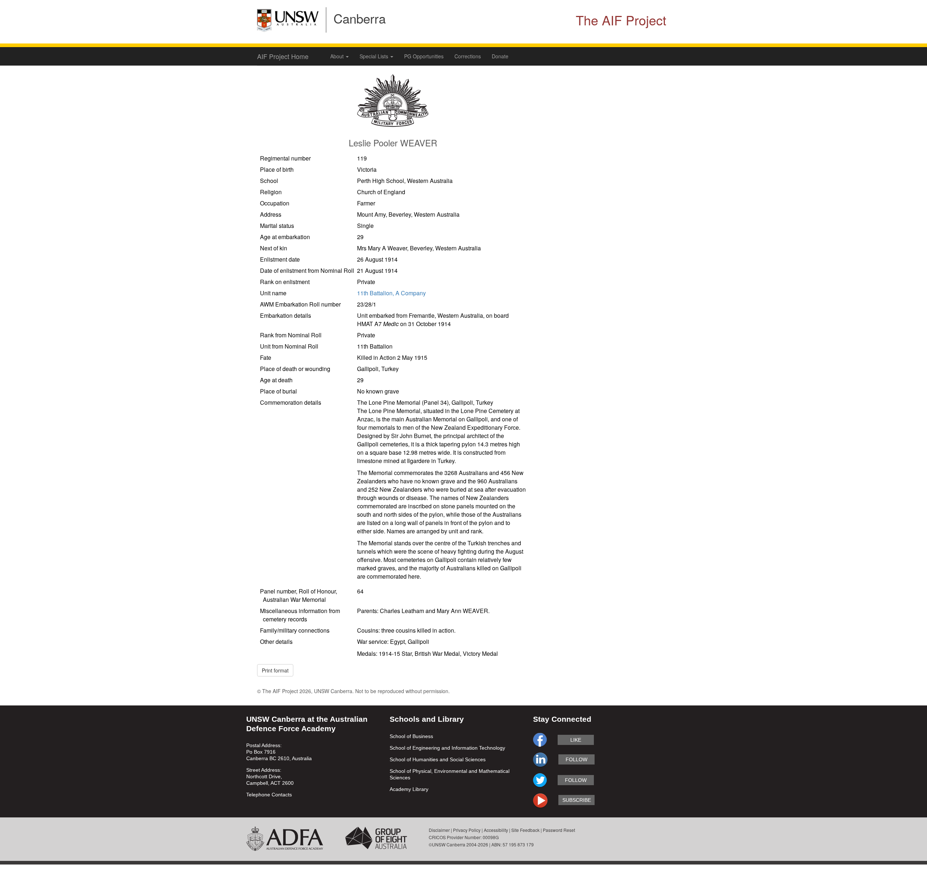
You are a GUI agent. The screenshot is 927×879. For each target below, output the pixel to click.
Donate (500, 56)
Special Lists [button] (375, 56)
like (575, 740)
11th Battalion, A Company (391, 293)
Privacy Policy (467, 830)
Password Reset (559, 830)
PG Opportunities (424, 56)
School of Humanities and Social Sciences (438, 759)
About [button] (337, 56)
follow (576, 759)
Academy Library (409, 789)
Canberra (360, 18)
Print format (275, 670)
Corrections (467, 56)
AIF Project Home (283, 56)
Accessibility (496, 830)
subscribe (576, 800)
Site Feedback (525, 830)
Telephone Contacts (269, 794)
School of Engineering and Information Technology (447, 748)
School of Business (411, 736)
